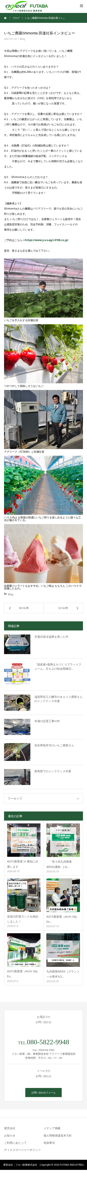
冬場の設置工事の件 (47, 721)
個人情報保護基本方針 (58, 1135)
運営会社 (9, 1128)
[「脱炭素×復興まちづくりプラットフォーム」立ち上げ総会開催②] (17, 674)
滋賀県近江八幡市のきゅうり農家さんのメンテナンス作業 (58, 699)
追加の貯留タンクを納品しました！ (22, 918)
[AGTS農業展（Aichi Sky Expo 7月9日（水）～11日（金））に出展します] (23, 950)
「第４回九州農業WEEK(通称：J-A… (59, 864)
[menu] (81, 5)
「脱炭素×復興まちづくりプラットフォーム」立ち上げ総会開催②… (57, 666)
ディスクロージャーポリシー (22, 1150)
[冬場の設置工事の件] (17, 727)
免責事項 (49, 1143)
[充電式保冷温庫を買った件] (17, 644)
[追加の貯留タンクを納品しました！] (23, 895)
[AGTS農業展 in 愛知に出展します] (23, 840)
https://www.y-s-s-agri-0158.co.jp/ (46, 240)
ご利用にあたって (15, 1143)
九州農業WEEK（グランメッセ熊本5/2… (63, 973)
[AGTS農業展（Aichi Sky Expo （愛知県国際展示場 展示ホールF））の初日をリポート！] (63, 895)
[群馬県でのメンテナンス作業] (17, 777)
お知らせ (9, 1135)
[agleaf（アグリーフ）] (27, 6)
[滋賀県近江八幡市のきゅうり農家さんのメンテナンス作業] (17, 703)
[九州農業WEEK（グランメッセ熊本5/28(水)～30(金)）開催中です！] (63, 950)
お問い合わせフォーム (43, 1092)
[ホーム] (5, 18)
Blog (22, 39)
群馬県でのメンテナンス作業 (52, 771)
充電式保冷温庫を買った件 (51, 637)
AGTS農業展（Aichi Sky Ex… (61, 919)
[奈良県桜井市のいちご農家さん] (17, 752)
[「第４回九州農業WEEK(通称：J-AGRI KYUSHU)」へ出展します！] (63, 840)
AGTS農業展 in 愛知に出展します (22, 863)
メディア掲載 (52, 1128)
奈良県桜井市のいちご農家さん (54, 745)
